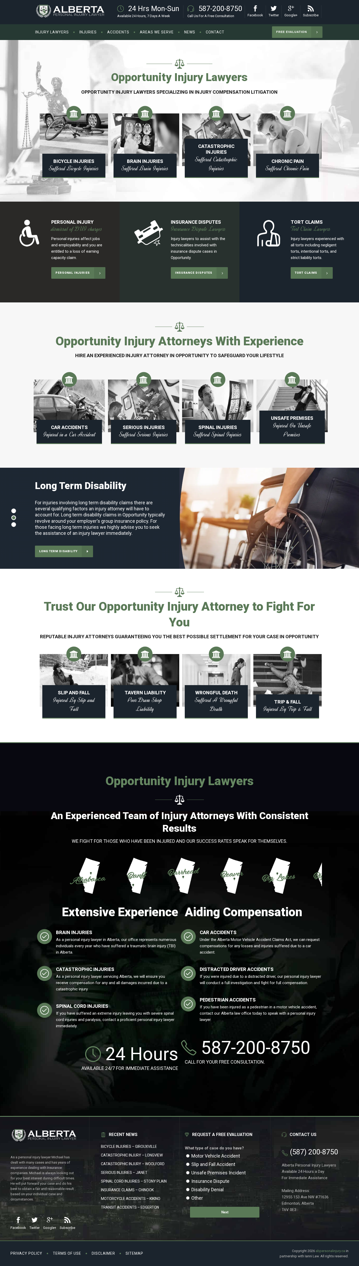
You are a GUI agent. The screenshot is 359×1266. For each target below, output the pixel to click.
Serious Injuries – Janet (124, 1172)
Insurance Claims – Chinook (127, 1190)
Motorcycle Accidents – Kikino (130, 1199)
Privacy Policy (26, 1253)
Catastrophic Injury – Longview (132, 1155)
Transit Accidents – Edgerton (130, 1207)
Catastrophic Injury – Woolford (133, 1164)
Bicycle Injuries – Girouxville (129, 1146)
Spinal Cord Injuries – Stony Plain (134, 1181)
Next (224, 1212)
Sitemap (134, 1253)
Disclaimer (103, 1253)
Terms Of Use (67, 1253)
